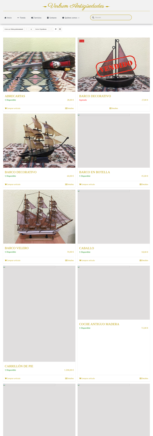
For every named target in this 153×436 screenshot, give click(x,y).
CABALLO (86, 248)
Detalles (70, 108)
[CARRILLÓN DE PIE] (39, 314)
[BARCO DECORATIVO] (39, 141)
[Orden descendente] (31, 29)
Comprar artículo (13, 108)
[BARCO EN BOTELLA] (114, 141)
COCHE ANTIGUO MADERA (99, 324)
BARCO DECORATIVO (95, 96)
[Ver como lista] (60, 29)
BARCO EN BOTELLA (94, 172)
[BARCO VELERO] (39, 217)
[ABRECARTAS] (39, 65)
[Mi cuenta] (142, 17)
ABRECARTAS (15, 96)
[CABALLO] (114, 217)
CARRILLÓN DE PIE (19, 366)
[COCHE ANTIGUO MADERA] (114, 293)
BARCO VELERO (17, 248)
